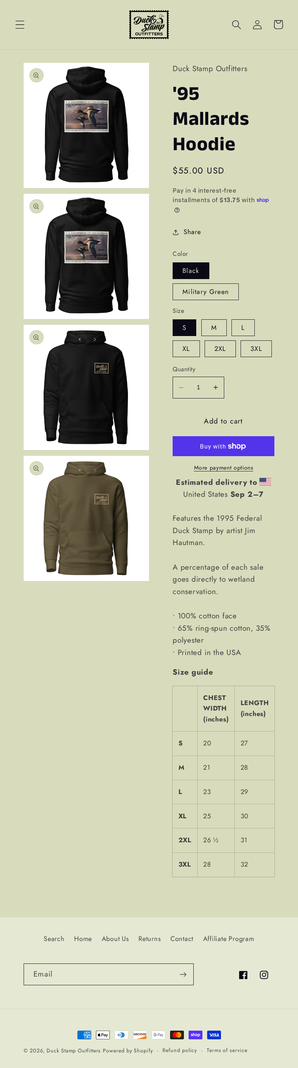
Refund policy (179, 1050)
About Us (115, 939)
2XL (220, 348)
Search (54, 939)
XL (186, 348)
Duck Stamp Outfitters (74, 1050)
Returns (149, 939)
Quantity (184, 369)
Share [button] (192, 232)
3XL (256, 348)
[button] (19, 24)
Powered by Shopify (128, 1050)
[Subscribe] (183, 974)
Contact (181, 939)
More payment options (223, 468)
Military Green (205, 291)
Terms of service (227, 1050)
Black (191, 270)
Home (83, 939)
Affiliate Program (228, 939)
